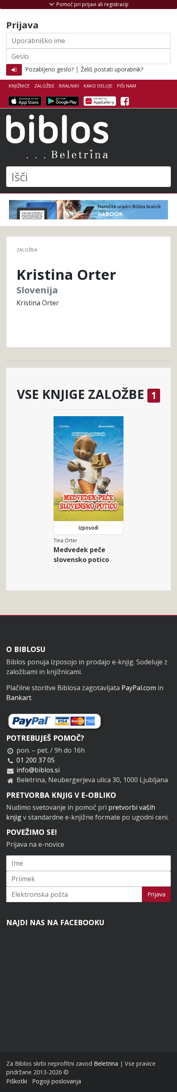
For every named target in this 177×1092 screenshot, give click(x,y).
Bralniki (69, 86)
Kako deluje (98, 86)
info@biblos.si (38, 769)
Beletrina (106, 1063)
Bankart (18, 697)
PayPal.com (138, 687)
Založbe (44, 86)
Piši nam (126, 86)
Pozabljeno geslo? (49, 69)
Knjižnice (19, 86)
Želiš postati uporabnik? (112, 69)
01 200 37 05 (35, 760)
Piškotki (16, 1081)
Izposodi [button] (88, 527)
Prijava (156, 894)
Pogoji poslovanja (56, 1081)
